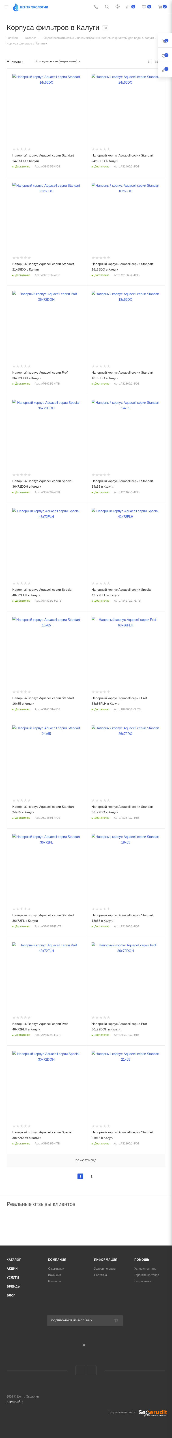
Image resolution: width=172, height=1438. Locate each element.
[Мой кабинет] (118, 7)
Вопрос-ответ (143, 1281)
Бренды (14, 1286)
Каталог (14, 1259)
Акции (12, 1268)
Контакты (54, 1281)
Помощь (141, 1259)
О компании (56, 1268)
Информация (105, 1259)
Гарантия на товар (146, 1275)
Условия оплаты (105, 1268)
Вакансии (54, 1275)
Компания (57, 1259)
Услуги (13, 1277)
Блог (11, 1295)
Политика (100, 1275)
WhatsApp (92, 1370)
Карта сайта (15, 1401)
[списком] (157, 61)
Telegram (80, 1370)
